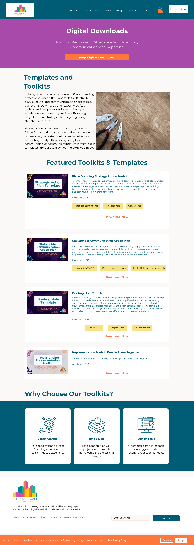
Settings (167, 540)
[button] (160, 10)
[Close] (190, 540)
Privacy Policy (119, 540)
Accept (181, 540)
